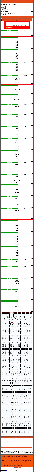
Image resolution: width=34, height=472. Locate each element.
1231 (26, 388)
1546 (17, 411)
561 (19, 345)
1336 (13, 396)
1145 (20, 382)
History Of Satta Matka (4, 455)
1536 (28, 410)
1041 (9, 375)
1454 (24, 404)
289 (10, 329)
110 (27, 317)
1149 (27, 382)
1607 (11, 416)
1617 (30, 416)
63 (23, 315)
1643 (19, 418)
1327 (26, 395)
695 (21, 353)
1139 (9, 382)
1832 (13, 432)
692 (16, 353)
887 (24, 365)
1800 (13, 430)
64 (24, 315)
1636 (6, 418)
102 (14, 317)
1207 (11, 387)
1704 (13, 423)
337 (26, 331)
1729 (30, 424)
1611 (19, 416)
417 (2, 337)
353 (21, 332)
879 (11, 365)
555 (10, 345)
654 (16, 351)
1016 (22, 373)
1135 (2, 382)
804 (13, 360)
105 (19, 317)
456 (3, 339)
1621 (7, 417)
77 (11, 316)
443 (13, 338)
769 (18, 358)
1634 (2, 418)
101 (13, 317)
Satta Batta (19, 460)
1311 (26, 394)
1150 (29, 382)
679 (26, 352)
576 (13, 346)
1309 (22, 394)
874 (3, 365)
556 (11, 345)
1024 (7, 374)
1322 (17, 395)
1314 (2, 395)
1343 (26, 396)
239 (21, 325)
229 (5, 325)
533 (5, 344)
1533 (22, 410)
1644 (21, 418)
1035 (28, 374)
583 (24, 346)
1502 (24, 408)
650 (10, 351)
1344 (28, 396)
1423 (26, 402)
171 (3, 322)
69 (31, 315)
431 (24, 337)
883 (18, 365)
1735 (11, 425)
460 (10, 339)
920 (16, 367)
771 (21, 358)
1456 (28, 404)
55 (12, 315)
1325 (22, 395)
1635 (4, 418)
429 (21, 337)
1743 (26, 425)
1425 (30, 402)
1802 (17, 430)
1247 (26, 389)
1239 (11, 389)
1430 (9, 403)
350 (16, 332)
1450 (17, 404)
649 (8, 351)
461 (11, 339)
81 (16, 316)
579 (18, 346)
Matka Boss (26, 460)
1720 (13, 424)
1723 (19, 424)
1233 (30, 388)
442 (11, 338)
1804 (21, 430)
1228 (21, 388)
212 (8, 324)
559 (16, 345)
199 (18, 323)
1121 (7, 381)
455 (2, 339)
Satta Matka (23, 455)
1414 (9, 402)
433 (27, 337)
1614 (24, 416)
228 (3, 325)
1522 (2, 410)
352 (19, 332)
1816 (13, 431)
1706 (17, 423)
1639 (11, 418)
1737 (15, 425)
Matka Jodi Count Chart (24, 456)
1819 (19, 431)
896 (8, 366)
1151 (31, 382)
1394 (2, 401)
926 (26, 367)
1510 (9, 409)
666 (5, 352)
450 (24, 338)
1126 (16, 381)
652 (13, 351)
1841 (30, 432)
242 (26, 325)
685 (5, 353)
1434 (17, 403)
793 (26, 359)
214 (11, 324)
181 (19, 322)
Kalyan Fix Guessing (4, 465)
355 (24, 332)
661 (27, 351)
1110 (18, 380)
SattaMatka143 (29, 460)
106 (21, 317)
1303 (11, 394)
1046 (19, 375)
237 (18, 325)
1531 (19, 410)
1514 (17, 409)
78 (12, 316)
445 (16, 338)
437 (3, 338)
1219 (4, 388)
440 (8, 338)
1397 (7, 401)
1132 (27, 381)
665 (3, 352)
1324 (21, 395)
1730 (2, 425)
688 (10, 353)
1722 (17, 424)
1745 (30, 425)
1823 (26, 431)
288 (8, 329)
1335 (11, 396)
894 (5, 366)
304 (3, 330)
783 (10, 359)
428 (19, 337)
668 (8, 352)
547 (27, 344)
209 (3, 324)
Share (32, 11)
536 (10, 344)
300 (27, 329)
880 (13, 365)
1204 (6, 387)
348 (13, 332)
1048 (22, 375)
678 (24, 352)
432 (26, 337)
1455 (26, 404)
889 (27, 365)
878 (10, 365)
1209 (15, 387)
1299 (4, 394)
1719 (11, 424)
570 (3, 346)
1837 (22, 432)
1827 (4, 432)
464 (16, 339)
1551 (26, 411)
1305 (15, 394)
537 (11, 344)
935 (10, 368)
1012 (15, 373)
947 (29, 368)
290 (11, 329)
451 (26, 338)
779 (3, 359)
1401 (15, 401)
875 (5, 365)
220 (21, 324)
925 (24, 367)
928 (29, 367)
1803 (19, 430)
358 (29, 332)
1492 (6, 408)
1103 (6, 380)
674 (18, 352)
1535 (26, 410)
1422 (24, 402)
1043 (13, 375)
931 (3, 368)
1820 (20, 431)
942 (21, 368)
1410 (2, 402)
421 (8, 337)
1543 (11, 411)
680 (27, 352)
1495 (11, 408)
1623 (11, 417)
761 (5, 358)
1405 (22, 401)
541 (18, 344)
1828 (6, 432)
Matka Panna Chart (8, 456)
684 (3, 353)
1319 (11, 395)
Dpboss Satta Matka (19, 461)
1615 (26, 416)
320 (29, 330)
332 (18, 331)
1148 (26, 382)
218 (18, 324)
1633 (30, 417)
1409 (30, 401)
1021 (2, 374)
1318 (9, 395)
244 (29, 325)
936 (11, 368)
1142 (15, 382)
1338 (17, 396)
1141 (13, 382)
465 (18, 339)
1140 (11, 382)
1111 (20, 380)
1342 (24, 396)
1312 (28, 394)
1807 (26, 430)
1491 (4, 408)
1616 (28, 416)
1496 (13, 408)
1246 (24, 389)
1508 (6, 409)
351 (18, 332)
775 (27, 358)
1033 (24, 374)
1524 (6, 410)
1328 (28, 395)
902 (18, 366)
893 (3, 366)
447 (19, 338)
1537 (30, 410)
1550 (24, 411)
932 (5, 368)
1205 (7, 387)
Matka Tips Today (22, 460)
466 (19, 339)
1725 (22, 424)
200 (19, 323)
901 (16, 366)
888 (26, 365)
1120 (5, 381)
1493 (7, 408)
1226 (17, 388)
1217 (30, 387)
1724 (21, 424)
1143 (16, 382)
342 (3, 332)
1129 (22, 381)
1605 (7, 416)
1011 (13, 373)
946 (27, 368)
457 (5, 339)
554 (8, 345)
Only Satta (11, 461)
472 (29, 339)
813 (27, 360)
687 (8, 353)
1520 (28, 409)
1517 (22, 409)
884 (19, 365)
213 (10, 324)
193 (8, 323)
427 (18, 337)
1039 (6, 375)
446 (18, 338)
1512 (13, 409)
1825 (30, 431)
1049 (24, 375)
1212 (20, 387)
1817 (15, 431)
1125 (15, 381)
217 (16, 324)
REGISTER (16, 20)
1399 (11, 401)
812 (26, 360)
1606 (9, 416)
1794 (2, 430)
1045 (17, 375)
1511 (11, 409)
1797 (7, 430)
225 (29, 324)
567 (29, 345)
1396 (6, 401)
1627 (19, 417)
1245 (22, 389)
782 (8, 359)
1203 (4, 387)
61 (20, 315)
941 (19, 368)
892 (2, 366)
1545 (15, 411)
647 (5, 351)
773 (24, 358)
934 (8, 368)
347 (11, 332)
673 (16, 352)
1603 (4, 416)
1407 (26, 401)
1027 (13, 374)
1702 (9, 423)
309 (11, 330)
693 (18, 353)
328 (11, 331)
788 (18, 359)
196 (13, 323)
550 (2, 345)
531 (2, 344)
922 (19, 367)
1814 (9, 431)
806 (16, 360)
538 (13, 344)
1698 (2, 423)
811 (24, 360)
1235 (4, 389)
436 (2, 338)
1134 (31, 381)
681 (29, 352)
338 (27, 331)
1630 (24, 417)
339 (29, 331)
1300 (6, 394)
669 (10, 352)
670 (11, 352)
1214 (24, 387)
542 (19, 344)
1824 (28, 431)
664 (2, 352)
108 (24, 317)
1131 (26, 381)
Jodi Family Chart (27, 455)
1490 (2, 408)
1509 (7, 409)
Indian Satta (3, 461)
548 (29, 344)
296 (21, 329)
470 (26, 339)
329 (13, 331)
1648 (28, 418)
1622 (9, 417)
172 (5, 322)
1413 (7, 402)
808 (19, 360)
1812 (6, 431)
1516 (20, 409)
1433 (15, 403)
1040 (7, 375)
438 (5, 338)
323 (3, 331)
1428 (6, 403)
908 (27, 366)
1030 (19, 374)
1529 (15, 410)
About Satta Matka (9, 455)
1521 (30, 409)
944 (24, 368)
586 (29, 346)
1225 (15, 388)
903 (19, 366)
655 (18, 351)
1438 (24, 403)
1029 (17, 374)
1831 (11, 432)
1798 (9, 430)
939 (16, 368)
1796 (6, 430)
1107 (13, 380)
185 (26, 322)
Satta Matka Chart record (19, 465)
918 (13, 367)
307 (8, 330)
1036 (30, 374)
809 (21, 360)
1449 (15, 404)
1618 (2, 417)
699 (27, 353)
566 (27, 345)
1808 (28, 430)
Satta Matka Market (7, 461)
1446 (9, 404)
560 (18, 345)
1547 (19, 411)
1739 (19, 425)
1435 (19, 403)
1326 (24, 395)
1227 (19, 388)
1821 (22, 431)
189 (2, 323)
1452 (21, 404)
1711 (26, 423)
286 (5, 329)
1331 (4, 396)
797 (2, 360)
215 (13, 324)
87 (24, 316)
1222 (9, 388)
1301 (7, 394)
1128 (20, 381)
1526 (9, 410)
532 (3, 344)
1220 (6, 388)
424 (13, 337)
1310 (24, 394)
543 (21, 344)
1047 (21, 375)
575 (11, 346)
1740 (21, 425)
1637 (7, 418)
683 (2, 353)
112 (30, 317)
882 (16, 365)
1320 (13, 395)
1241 (15, 389)
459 (8, 339)
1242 (17, 389)
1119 (4, 381)
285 (3, 329)
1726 (24, 424)
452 (27, 338)
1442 (2, 404)
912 (3, 367)
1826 (2, 432)
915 (8, 367)
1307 (19, 394)
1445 (7, 404)
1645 (22, 418)
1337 (15, 396)
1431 (11, 403)
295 (19, 329)
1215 (26, 387)
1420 (20, 402)
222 (24, 324)
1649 (30, 418)
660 (26, 351)
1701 (7, 423)
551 (3, 345)
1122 (9, 381)
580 (19, 346)
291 (13, 329)
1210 (17, 387)
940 (18, 368)
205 (27, 323)
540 (16, 344)
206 (29, 323)
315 (21, 330)
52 (8, 315)
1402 (17, 401)
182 (21, 322)
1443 (4, 404)
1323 (19, 395)
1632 (28, 417)
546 (26, 344)
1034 (26, 374)
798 (3, 360)
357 (27, 332)
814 (29, 360)
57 (15, 315)
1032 (22, 374)
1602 (2, 416)
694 (19, 353)
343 (5, 332)
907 (26, 366)
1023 (6, 374)
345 (8, 332)
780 (5, 359)
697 (24, 353)
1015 (20, 373)
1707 (19, 423)
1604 (6, 416)
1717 (7, 424)
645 (2, 351)
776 (29, 358)
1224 (13, 388)
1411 (4, 402)
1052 (30, 375)
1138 (7, 382)
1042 (11, 375)
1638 (9, 418)
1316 (6, 395)
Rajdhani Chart (6, 460)
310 (13, 330)
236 (16, 325)
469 (24, 339)
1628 (21, 417)
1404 (21, 401)
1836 (21, 432)
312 (16, 330)
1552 (28, 411)
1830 (9, 432)
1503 (26, 408)
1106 (11, 380)
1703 (11, 423)
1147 (24, 382)
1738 (17, 425)
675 (19, 352)
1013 (17, 373)
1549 (22, 411)
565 (26, 345)
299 (26, 329)
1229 (22, 388)
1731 (4, 425)
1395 (4, 401)
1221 (7, 388)
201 (21, 323)
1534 (24, 410)
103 (16, 317)
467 (21, 339)
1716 (6, 424)
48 (3, 315)
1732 (6, 425)
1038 (4, 375)
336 (24, 331)
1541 (7, 411)
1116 (29, 380)
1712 (28, 423)
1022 (4, 374)
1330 (2, 396)
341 (2, 332)
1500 (21, 408)
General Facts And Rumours (18, 455)
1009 (9, 373)
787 (16, 359)
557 (13, 345)
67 (28, 315)
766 (13, 358)
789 (19, 359)
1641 (15, 418)
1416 (13, 402)
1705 (15, 423)
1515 (19, 409)
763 (8, 358)
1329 (30, 395)
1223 (11, 388)
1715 (4, 424)
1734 (9, 425)
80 (15, 316)
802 (10, 360)
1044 (15, 375)
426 (16, 337)
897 (10, 366)
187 (29, 322)
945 (26, 368)
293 (16, 329)
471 (27, 339)
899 (13, 366)
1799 (11, 430)
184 (24, 322)
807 (18, 360)
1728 (28, 424)
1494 (9, 408)
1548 (21, 411)
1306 (17, 394)
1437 (22, 403)
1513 (15, 409)
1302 (9, 394)
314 (19, 330)
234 (13, 325)
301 (29, 329)
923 (21, 367)
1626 (17, 417)
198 (16, 323)
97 (7, 317)
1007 (6, 373)
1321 (15, 395)
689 (11, 353)
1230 (24, 388)
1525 (7, 410)
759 (2, 358)
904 (21, 366)
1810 (2, 431)
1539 (4, 411)
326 (8, 331)
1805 (22, 430)
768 (16, 358)
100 (11, 317)
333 (19, 331)
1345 (30, 396)
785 (13, 359)
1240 (13, 389)
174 (8, 322)
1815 (11, 431)
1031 (21, 374)
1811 (4, 431)
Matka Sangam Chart (13, 456)
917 (11, 367)
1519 (26, 409)
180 (18, 322)
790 (21, 359)
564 (24, 345)
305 (5, 330)
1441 (30, 403)
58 (16, 315)
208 (2, 324)
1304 (13, 394)
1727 (26, 424)
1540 (6, 411)
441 (10, 338)
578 (16, 346)
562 (21, 345)
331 (16, 331)
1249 (30, 389)
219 (19, 324)
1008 (7, 373)
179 (16, 322)
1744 (28, 425)
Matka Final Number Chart (18, 456)
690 (13, 353)
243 (27, 325)
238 (19, 325)
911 (2, 367)
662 (29, 351)
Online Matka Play (14, 461)
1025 (9, 374)
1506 (2, 409)
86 (23, 316)
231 (8, 325)
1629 (22, 417)
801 (8, 360)
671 (13, 352)
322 (2, 331)
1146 (22, 382)
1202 (2, 387)
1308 (21, 394)
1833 (15, 432)
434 (29, 337)
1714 (2, 424)
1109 (16, 380)
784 (11, 359)
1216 (28, 387)
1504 (28, 408)
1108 (15, 380)
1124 (13, 381)
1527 (11, 410)
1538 (2, 411)
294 (18, 329)
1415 (11, 402)
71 (3, 316)
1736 (13, 425)
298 (24, 329)
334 (21, 331)
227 (2, 325)
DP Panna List (13, 455)
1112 (22, 380)
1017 (24, 373)
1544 (13, 411)
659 (24, 351)
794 (27, 359)
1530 (17, 410)
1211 (19, 387)
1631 (26, 417)
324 (5, 331)
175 (10, 322)
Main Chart (12, 460)
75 (8, 316)
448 (21, 338)
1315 (4, 395)
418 (3, 337)
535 (8, 344)
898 (11, 366)
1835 (19, 432)
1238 (9, 389)
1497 (15, 408)
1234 (2, 389)
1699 (4, 423)
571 (5, 346)
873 (2, 365)
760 (3, 358)
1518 (24, 409)
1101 (2, 380)
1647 (26, 418)
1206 (9, 387)
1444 (6, 404)
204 (26, 323)
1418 (17, 402)
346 (10, 332)
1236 (6, 389)
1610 (17, 416)
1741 (22, 425)
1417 (15, 402)
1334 (9, 396)
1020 (30, 373)
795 (29, 359)
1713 (30, 423)
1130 (24, 381)
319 (27, 330)
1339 (19, 396)
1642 (17, 418)
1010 (11, 373)
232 (10, 325)
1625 (15, 417)
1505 (30, 408)
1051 (28, 375)
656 (19, 351)
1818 (17, 431)
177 (13, 322)
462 (13, 339)
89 (27, 316)
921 (18, 367)
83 (19, 316)
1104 (7, 380)
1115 (27, 380)
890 (29, 365)
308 (10, 330)
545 (24, 344)
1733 (7, 425)
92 (31, 316)
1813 (7, 431)
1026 (11, 374)
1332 (6, 396)
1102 (4, 380)
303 (2, 330)
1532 (21, 410)
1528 (13, 410)
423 (11, 337)
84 (20, 316)
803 (11, 360)
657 (21, 351)
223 (26, 324)
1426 (2, 403)
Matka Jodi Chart (3, 456)
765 (11, 358)
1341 (22, 396)
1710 (24, 423)
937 (13, 368)
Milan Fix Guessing (14, 465)
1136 (4, 382)
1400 (13, 401)
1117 (31, 380)
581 (21, 346)
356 (26, 332)
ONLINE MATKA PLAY (3, 470)
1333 (7, 396)
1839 (26, 432)
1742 (24, 425)
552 (5, 345)
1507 (4, 409)
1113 (24, 380)
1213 (22, 387)
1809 (30, 430)
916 (10, 367)
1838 (24, 432)
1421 (22, 402)
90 (28, 316)
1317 (7, 395)
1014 (19, 373)
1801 (15, 430)
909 (29, 366)
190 (3, 323)
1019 (28, 373)
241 (24, 325)
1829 (7, 432)
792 (24, 359)
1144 (18, 382)
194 (10, 323)
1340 (21, 396)
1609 (15, 416)
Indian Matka (15, 460)
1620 (6, 417)
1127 (18, 381)
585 (27, 346)
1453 (22, 404)
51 (7, 315)
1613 (22, 416)
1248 (28, 389)
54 (11, 315)
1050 (26, 375)
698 (26, 353)
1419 (19, 402)
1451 (19, 404)
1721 (15, 424)
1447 (11, 404)
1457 (30, 404)
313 (18, 330)
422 (10, 337)
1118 (2, 381)
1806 (24, 430)
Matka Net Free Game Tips (25, 461)
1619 (4, 417)
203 (24, 323)
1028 (15, 374)
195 (11, 323)
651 (11, 351)
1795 (4, 430)
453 (29, 338)
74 (7, 316)
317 (24, 330)
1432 (13, 403)
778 (2, 359)
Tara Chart (3, 460)
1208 (13, 387)
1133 (29, 381)
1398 (9, 401)
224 (27, 324)
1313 (30, 394)
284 (2, 329)
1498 (17, 408)
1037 (2, 375)
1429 (7, 403)
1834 (17, 432)
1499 (19, 408)
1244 (21, 389)
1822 (24, 431)
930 (2, 368)
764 (10, 358)
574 (10, 346)
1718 (9, 424)
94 (3, 317)
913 (5, 367)
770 (19, 358)
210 (5, 324)
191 (5, 323)
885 (21, 365)
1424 (28, 402)
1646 (24, 418)
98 (8, 317)
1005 (2, 373)
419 (5, 337)
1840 (28, 432)
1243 (19, 389)
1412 (6, 402)
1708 (21, 423)
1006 (4, 373)
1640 (13, 418)
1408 (28, 401)
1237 (7, 389)
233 (11, 325)
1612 (20, 416)
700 (29, 353)
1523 (4, 410)
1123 (11, 381)
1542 (9, 411)
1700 (6, 423)
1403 (19, 401)
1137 (6, 382)
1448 (13, 404)
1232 (28, 388)
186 (27, 322)
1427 (4, 403)
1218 (2, 388)
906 (24, 366)
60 (19, 315)
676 (21, 352)
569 (2, 346)
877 (8, 365)
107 (22, 317)
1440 (28, 403)
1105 (9, 380)
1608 (13, 416)
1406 (24, 401)
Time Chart (9, 460)
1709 (22, 423)
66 (27, 315)
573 (8, 346)
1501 (22, 408)
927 (27, 367)
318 (26, 330)
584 (26, 346)
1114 (25, 380)
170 (2, 322)
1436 (21, 403)
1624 (13, 417)
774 (26, 358)
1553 (30, 411)
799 (5, 360)
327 (10, 331)
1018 (26, 373)
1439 (26, 403)
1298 (2, 394)
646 (3, 351)
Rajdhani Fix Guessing (9, 465)
